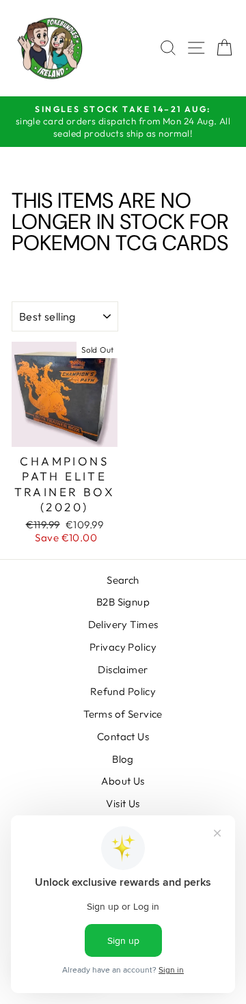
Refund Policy (123, 691)
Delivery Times (123, 624)
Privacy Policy (123, 646)
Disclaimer (123, 669)
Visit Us (122, 803)
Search (123, 579)
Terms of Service (123, 713)
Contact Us (123, 736)
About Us (122, 780)
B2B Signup (123, 601)
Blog (123, 758)
